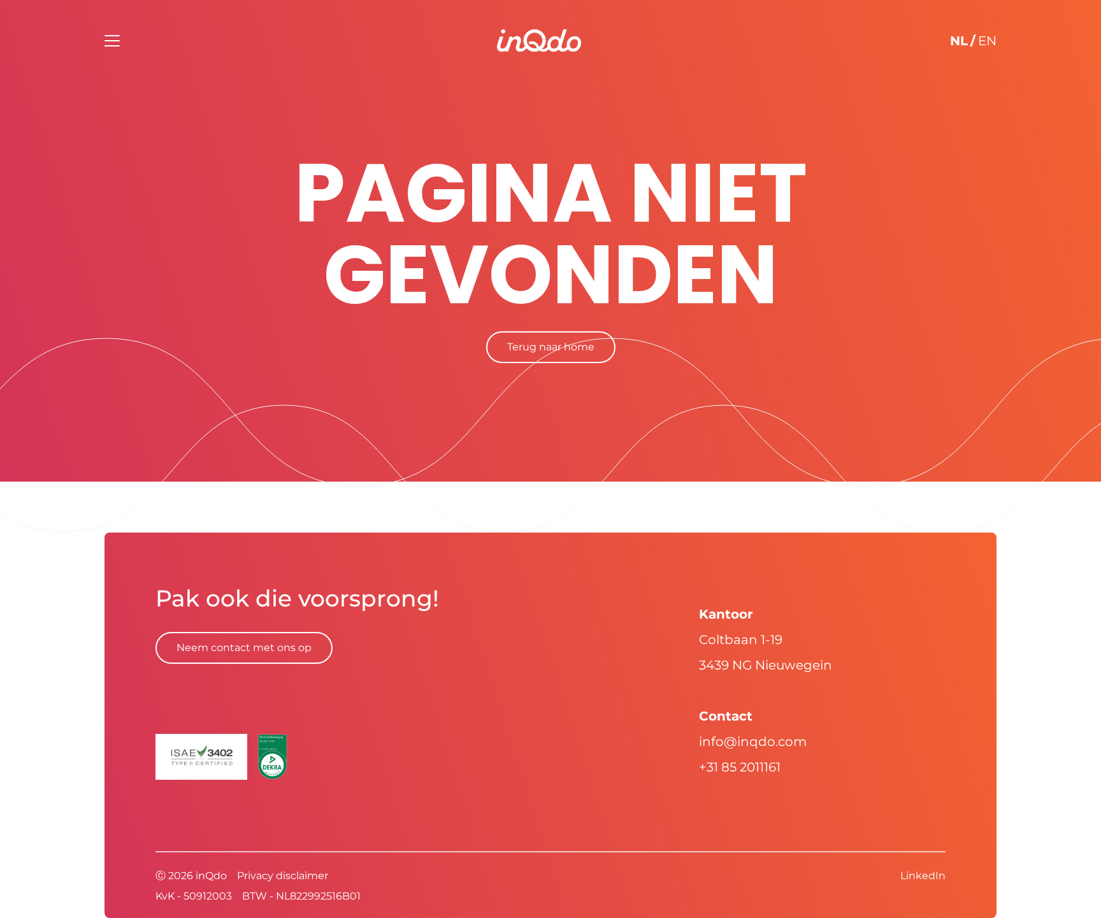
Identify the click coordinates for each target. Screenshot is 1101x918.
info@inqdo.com (753, 741)
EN (987, 40)
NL (959, 40)
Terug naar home (550, 347)
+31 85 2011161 (740, 767)
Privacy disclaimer (282, 876)
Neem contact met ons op (244, 648)
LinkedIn (923, 876)
